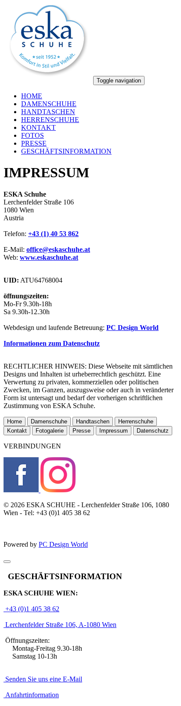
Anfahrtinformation (31, 695)
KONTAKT (38, 127)
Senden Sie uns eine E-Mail (43, 679)
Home (14, 421)
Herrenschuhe (135, 421)
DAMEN (48, 104)
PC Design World (63, 544)
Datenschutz (153, 430)
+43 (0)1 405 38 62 (31, 609)
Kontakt (17, 430)
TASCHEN (48, 111)
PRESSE (34, 143)
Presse (81, 430)
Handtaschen (92, 421)
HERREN (50, 119)
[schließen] (7, 561)
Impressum (113, 430)
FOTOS (32, 135)
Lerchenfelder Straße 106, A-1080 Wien (60, 624)
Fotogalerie (50, 430)
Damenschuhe (49, 421)
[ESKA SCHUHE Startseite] (47, 80)
